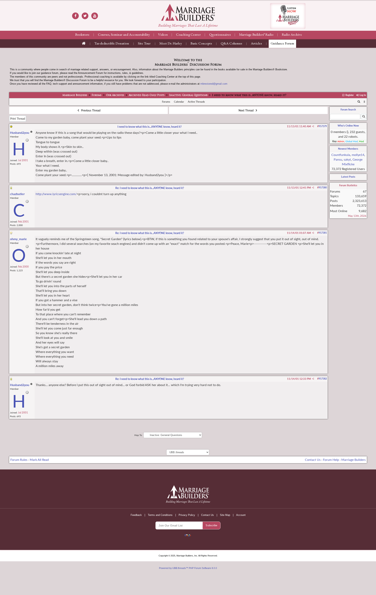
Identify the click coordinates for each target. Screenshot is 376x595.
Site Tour (144, 43)
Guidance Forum (282, 43)
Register (349, 95)
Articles (256, 43)
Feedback (136, 515)
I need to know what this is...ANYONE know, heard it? (150, 126)
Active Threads (196, 101)
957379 (323, 126)
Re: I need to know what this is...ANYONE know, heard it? (149, 188)
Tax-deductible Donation (111, 43)
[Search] (359, 102)
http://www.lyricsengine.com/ (56, 194)
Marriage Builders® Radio (256, 35)
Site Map (225, 515)
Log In (362, 95)
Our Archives (115, 95)
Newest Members (348, 148)
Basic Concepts (201, 43)
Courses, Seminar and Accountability (124, 35)
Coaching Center (188, 35)
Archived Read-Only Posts (146, 95)
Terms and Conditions (160, 515)
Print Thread (17, 118)
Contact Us (313, 459)
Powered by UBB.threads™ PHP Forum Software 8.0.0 (188, 568)
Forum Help (331, 459)
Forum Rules (18, 459)
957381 (323, 232)
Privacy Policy (187, 515)
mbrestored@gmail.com (213, 83)
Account (241, 515)
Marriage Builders (74, 95)
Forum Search (348, 109)
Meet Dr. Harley (170, 43)
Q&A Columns (231, 43)
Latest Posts (348, 176)
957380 (323, 187)
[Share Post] (313, 126)
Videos (163, 35)
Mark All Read (39, 459)
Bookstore (82, 35)
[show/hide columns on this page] (364, 101)
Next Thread (246, 110)
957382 (323, 378)
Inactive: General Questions (188, 95)
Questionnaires (220, 35)
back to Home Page (188, 12)
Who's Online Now (348, 125)
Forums (96, 95)
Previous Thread (90, 110)
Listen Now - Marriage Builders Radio (288, 16)
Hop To (138, 435)
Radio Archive (292, 35)
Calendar (179, 101)
